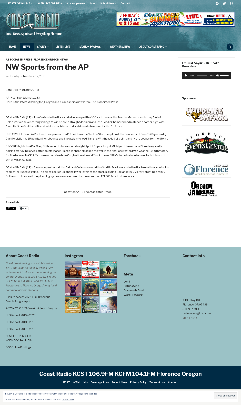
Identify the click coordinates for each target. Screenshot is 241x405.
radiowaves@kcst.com (196, 313)
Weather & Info (120, 46)
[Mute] (217, 75)
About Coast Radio (151, 46)
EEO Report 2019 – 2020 (20, 315)
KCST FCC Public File (19, 336)
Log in (127, 281)
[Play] (186, 75)
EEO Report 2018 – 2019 (20, 322)
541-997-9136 (191, 309)
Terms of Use (157, 382)
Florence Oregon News (51, 59)
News (26, 46)
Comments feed (134, 290)
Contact (125, 3)
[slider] (225, 75)
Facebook (132, 256)
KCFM (76, 382)
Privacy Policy (138, 382)
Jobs (92, 3)
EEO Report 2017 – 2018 (20, 329)
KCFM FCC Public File (19, 340)
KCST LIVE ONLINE (19, 3)
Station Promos (90, 46)
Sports (42, 46)
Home (12, 46)
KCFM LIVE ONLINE (49, 3)
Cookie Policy (68, 399)
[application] (206, 75)
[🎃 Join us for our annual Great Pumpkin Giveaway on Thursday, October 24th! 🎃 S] (73, 269)
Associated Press (19, 59)
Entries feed (131, 286)
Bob (22, 76)
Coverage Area (76, 3)
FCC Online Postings (18, 347)
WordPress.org (133, 294)
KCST (66, 382)
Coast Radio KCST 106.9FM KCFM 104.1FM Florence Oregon (120, 373)
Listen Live (63, 46)
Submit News (108, 3)
